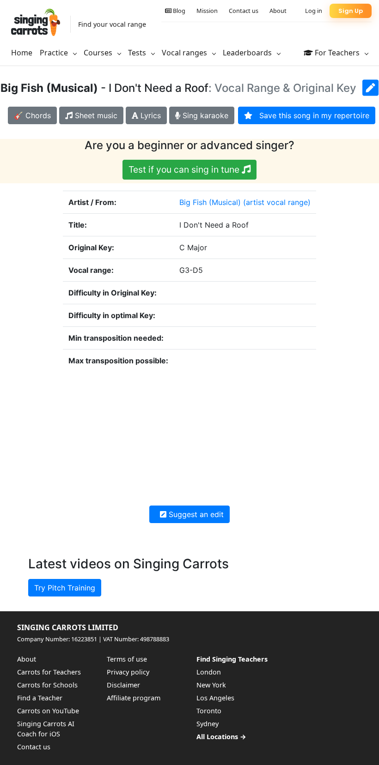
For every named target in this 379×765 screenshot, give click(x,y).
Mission (207, 10)
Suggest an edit (195, 514)
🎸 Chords (32, 115)
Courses (99, 53)
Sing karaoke (204, 115)
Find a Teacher (39, 697)
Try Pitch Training (64, 587)
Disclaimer (123, 685)
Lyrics (149, 115)
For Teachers (337, 53)
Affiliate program (133, 697)
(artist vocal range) (277, 202)
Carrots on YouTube (48, 710)
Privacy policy (128, 672)
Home (21, 53)
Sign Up (350, 10)
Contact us (243, 10)
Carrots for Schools (47, 685)
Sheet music (95, 115)
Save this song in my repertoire (310, 115)
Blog (178, 10)
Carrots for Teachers (49, 672)
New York (211, 685)
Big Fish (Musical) (210, 202)
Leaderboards (248, 53)
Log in (313, 10)
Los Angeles (215, 697)
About (278, 10)
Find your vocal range (112, 24)
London (208, 672)
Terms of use (127, 659)
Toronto (208, 710)
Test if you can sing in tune (185, 169)
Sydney (207, 723)
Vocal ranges (185, 53)
